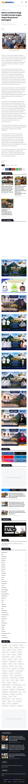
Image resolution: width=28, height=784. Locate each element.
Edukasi (14, 567)
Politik (14, 621)
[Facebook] (6, 169)
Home (5, 781)
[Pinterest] (13, 169)
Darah (3, 654)
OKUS (14, 687)
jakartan (10, 659)
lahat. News (21, 668)
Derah (8, 654)
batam (10, 647)
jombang (4, 663)
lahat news (14, 668)
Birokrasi (14, 560)
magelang (4, 673)
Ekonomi (14, 569)
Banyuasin (14, 556)
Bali (14, 554)
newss (17, 680)
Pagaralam (14, 610)
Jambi (15, 659)
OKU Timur (9, 687)
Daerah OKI (13, 652)
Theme (23, 779)
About (9, 781)
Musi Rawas (14, 596)
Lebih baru (4, 257)
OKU (3, 687)
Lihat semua (24, 173)
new (3, 680)
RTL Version (21, 781)
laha (16, 666)
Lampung (14, 587)
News (15, 165)
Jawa (14, 577)
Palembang (14, 612)
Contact (15, 781)
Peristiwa (14, 616)
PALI (14, 608)
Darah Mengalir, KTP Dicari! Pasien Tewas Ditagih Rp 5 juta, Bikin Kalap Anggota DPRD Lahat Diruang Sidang (17, 495)
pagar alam (5, 689)
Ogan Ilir (14, 604)
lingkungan (11, 670)
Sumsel (8, 703)
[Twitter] (10, 169)
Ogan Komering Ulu (17, 684)
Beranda (3, 10)
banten (21, 645)
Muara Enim (14, 592)
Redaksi (14, 625)
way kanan (13, 705)
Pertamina (14, 619)
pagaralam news (20, 689)
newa (8, 680)
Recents (14, 490)
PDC (24, 691)
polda (10, 696)
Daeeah (9, 649)
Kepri (14, 579)
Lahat (11, 165)
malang (11, 673)
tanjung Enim (14, 637)
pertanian (14, 635)
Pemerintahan (14, 614)
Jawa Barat (4, 661)
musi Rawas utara (14, 633)
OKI (14, 602)
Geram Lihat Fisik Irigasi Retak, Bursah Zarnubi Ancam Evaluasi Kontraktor (17, 512)
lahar (3, 668)
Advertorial (14, 552)
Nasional (14, 598)
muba (11, 675)
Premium (10, 779)
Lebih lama (23, 257)
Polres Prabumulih (6, 698)
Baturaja (14, 558)
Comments (22, 490)
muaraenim (5, 675)
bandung (15, 645)
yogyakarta (20, 705)
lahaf (20, 666)
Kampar (10, 663)
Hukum (14, 571)
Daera (14, 649)
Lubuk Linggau (14, 590)
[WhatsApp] (16, 169)
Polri (13, 698)
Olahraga (14, 606)
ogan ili (9, 682)
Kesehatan (14, 581)
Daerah (8, 10)
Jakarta (14, 575)
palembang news (13, 691)
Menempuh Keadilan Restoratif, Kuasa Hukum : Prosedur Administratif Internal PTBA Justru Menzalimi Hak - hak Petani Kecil (20, 190)
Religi (14, 627)
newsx (22, 680)
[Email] (20, 169)
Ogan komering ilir (6, 684)
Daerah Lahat (5, 652)
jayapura (20, 661)
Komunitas (14, 583)
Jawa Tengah (12, 661)
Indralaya (14, 573)
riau (13, 701)
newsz (3, 682)
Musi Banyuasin (14, 594)
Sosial (14, 629)
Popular (5, 490)
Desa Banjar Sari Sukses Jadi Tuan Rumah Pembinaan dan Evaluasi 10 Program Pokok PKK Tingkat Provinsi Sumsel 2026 (17, 504)
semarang (19, 701)
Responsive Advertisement (14, 477)
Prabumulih (14, 623)
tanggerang (15, 703)
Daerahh (20, 652)
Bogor (14, 562)
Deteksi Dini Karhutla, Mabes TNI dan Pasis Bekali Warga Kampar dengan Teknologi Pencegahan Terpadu (7, 189)
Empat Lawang (5, 656)
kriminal (14, 631)
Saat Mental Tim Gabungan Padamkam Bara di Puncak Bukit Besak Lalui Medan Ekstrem (6, 211)
